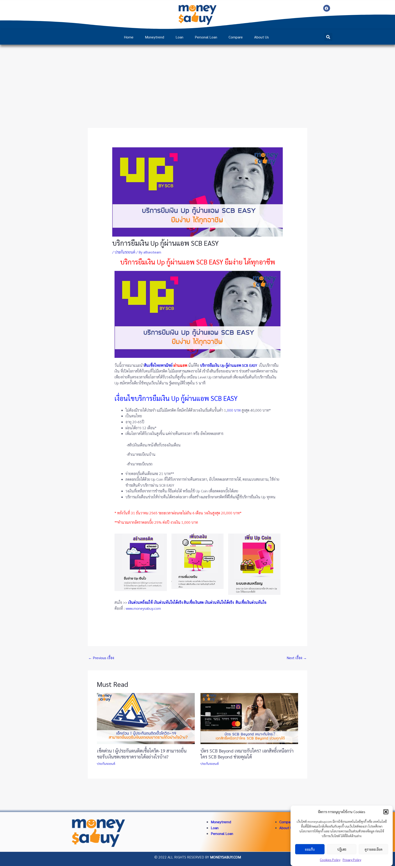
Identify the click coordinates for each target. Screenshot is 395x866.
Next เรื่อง (297, 657)
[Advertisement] (197, 79)
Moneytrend (154, 37)
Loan (179, 37)
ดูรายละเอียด (373, 849)
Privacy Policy (352, 860)
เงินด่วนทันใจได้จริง (168, 602)
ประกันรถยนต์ (125, 252)
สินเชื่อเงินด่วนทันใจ (251, 602)
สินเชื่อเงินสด (194, 602)
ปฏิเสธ (341, 849)
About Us (261, 37)
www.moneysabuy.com (143, 608)
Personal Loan (206, 37)
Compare (236, 37)
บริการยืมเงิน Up (212, 365)
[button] (386, 811)
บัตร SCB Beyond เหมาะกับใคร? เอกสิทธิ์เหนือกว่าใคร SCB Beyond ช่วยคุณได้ (247, 754)
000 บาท (234, 410)
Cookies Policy (330, 860)
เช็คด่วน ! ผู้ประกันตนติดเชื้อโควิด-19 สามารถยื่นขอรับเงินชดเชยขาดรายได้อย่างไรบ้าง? (142, 754)
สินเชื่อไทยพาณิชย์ (158, 365)
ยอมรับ (310, 849)
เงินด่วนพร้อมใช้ (140, 602)
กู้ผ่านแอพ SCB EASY (241, 365)
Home (128, 37)
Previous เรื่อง (101, 657)
